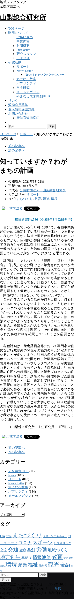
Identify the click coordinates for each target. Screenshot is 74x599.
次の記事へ (16, 150)
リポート (23, 66)
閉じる (6, 579)
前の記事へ (16, 146)
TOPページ (16, 28)
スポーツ (43, 542)
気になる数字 (26, 79)
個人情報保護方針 (21, 109)
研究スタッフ (26, 53)
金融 (65, 565)
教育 (38, 199)
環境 (54, 199)
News (12, 475)
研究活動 (14, 62)
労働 (41, 549)
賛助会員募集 (18, 105)
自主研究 (23, 87)
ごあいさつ (24, 37)
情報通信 (42, 557)
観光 (53, 564)
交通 (13, 550)
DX (2, 536)
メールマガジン (27, 92)
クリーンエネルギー (55, 536)
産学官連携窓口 (27, 118)
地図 (58, 588)
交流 (3, 550)
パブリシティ (26, 83)
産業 (22, 565)
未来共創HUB (18, 471)
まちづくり (24, 199)
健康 (22, 550)
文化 (66, 558)
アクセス (23, 58)
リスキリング (62, 543)
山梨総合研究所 (23, 17)
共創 (31, 550)
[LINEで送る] (12, 208)
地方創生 (10, 557)
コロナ (25, 542)
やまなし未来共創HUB (33, 96)
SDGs (9, 536)
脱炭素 (43, 565)
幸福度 (26, 558)
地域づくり (58, 550)
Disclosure (23, 50)
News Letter (24, 71)
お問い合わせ (18, 113)
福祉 (46, 199)
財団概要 (23, 45)
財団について (18, 33)
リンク (13, 100)
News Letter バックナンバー (45, 74)
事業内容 (23, 41)
